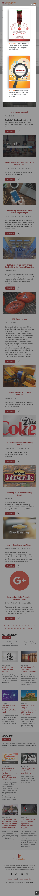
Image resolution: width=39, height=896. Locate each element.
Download (12, 43)
